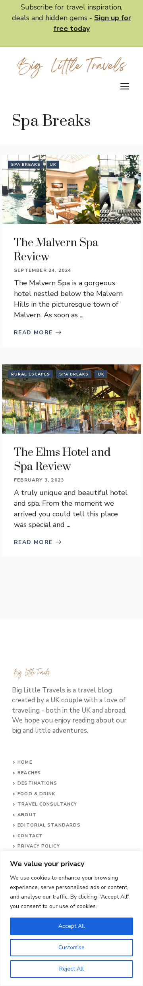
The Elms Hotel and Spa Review (62, 460)
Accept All (71, 926)
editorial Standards (49, 825)
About (27, 815)
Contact (30, 836)
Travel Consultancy (47, 804)
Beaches (29, 773)
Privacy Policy (38, 846)
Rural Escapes (30, 374)
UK (53, 164)
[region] (71, 918)
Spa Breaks (26, 164)
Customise (71, 947)
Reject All (71, 969)
